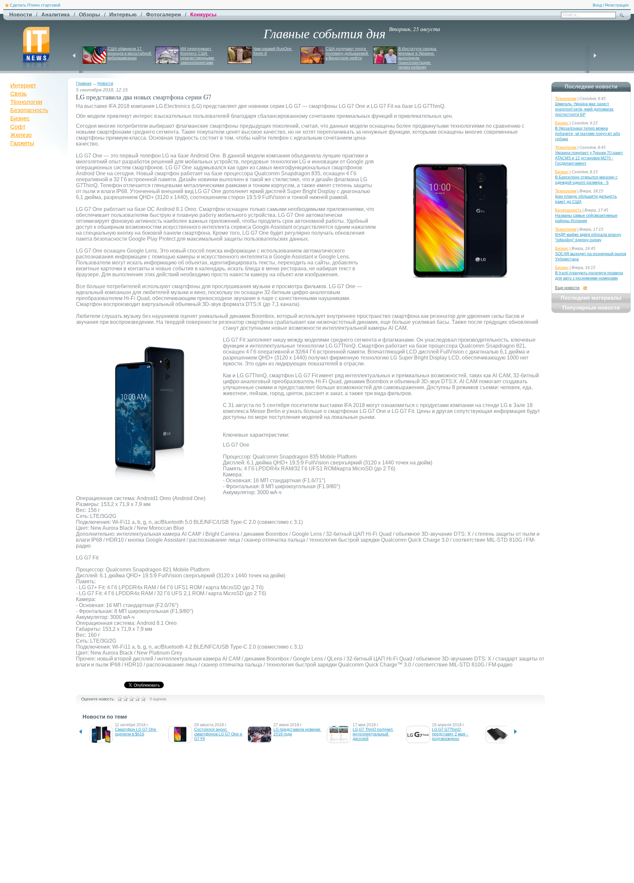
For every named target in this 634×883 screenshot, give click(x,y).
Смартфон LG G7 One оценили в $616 (136, 731)
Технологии (26, 102)
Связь (18, 93)
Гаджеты (22, 143)
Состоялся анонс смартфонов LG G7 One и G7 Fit (218, 734)
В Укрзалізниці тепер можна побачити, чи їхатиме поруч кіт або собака (587, 133)
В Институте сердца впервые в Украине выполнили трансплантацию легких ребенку (417, 58)
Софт (17, 126)
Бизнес (20, 118)
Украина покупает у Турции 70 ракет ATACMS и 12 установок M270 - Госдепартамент (589, 158)
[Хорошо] (137, 698)
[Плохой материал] (125, 698)
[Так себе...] (131, 698)
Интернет (23, 85)
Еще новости (567, 288)
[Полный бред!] (120, 698)
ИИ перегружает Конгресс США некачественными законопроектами (197, 56)
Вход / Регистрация (611, 5)
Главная (83, 83)
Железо (21, 135)
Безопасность (29, 110)
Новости (105, 83)
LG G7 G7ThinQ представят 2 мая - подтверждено (450, 734)
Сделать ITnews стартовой (35, 5)
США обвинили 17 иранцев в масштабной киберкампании (130, 53)
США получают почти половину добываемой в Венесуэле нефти (347, 53)
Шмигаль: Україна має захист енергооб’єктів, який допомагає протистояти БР (584, 109)
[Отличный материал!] (143, 698)
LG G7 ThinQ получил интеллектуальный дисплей (373, 734)
